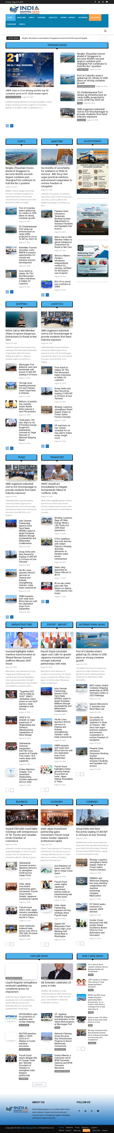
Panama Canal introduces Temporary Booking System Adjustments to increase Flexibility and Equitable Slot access (63, 220)
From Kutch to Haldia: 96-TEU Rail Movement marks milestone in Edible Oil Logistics (27, 277)
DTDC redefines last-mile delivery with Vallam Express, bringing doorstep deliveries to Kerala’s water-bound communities (62, 549)
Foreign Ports (83, 69)
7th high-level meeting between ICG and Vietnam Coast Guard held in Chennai (27, 388)
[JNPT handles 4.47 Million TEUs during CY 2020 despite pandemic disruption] (81, 982)
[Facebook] (95, 2)
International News (92, 624)
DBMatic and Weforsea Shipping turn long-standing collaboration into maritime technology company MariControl (99, 887)
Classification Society (13, 978)
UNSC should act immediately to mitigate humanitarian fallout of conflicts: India (54, 488)
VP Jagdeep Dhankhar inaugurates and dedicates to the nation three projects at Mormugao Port (64, 1019)
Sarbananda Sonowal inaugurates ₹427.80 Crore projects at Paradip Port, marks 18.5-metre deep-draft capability (28, 752)
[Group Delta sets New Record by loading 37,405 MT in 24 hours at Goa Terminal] (46, 391)
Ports (80, 103)
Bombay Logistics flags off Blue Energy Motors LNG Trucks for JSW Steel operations (63, 524)
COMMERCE (23, 1079)
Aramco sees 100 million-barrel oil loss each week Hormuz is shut (98, 1020)
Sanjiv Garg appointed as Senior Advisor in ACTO (62, 571)
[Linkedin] (99, 2)
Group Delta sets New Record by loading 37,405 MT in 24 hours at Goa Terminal (63, 393)
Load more (38, 1085)
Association (24, 1025)
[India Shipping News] (24, 10)
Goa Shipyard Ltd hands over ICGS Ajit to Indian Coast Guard (63, 870)
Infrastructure (22, 624)
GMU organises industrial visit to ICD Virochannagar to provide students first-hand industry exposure (92, 113)
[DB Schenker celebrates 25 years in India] (57, 971)
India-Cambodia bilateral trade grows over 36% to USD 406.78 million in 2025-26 (28, 931)
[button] (105, 31)
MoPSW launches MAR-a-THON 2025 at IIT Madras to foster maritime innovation (27, 1039)
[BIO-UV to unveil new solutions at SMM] (46, 284)
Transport (57, 457)
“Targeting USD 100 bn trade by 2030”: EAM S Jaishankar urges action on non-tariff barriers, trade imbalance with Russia (28, 700)
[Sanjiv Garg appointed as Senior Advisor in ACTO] (46, 570)
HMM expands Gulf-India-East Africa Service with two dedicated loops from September (28, 602)
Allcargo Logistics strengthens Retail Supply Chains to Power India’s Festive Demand (63, 412)
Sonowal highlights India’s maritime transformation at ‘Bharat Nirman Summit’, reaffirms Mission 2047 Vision (20, 657)
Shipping (21, 304)
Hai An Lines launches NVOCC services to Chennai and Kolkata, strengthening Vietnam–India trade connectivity (27, 579)
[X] (103, 2)
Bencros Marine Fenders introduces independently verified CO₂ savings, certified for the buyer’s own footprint (62, 264)
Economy (57, 802)
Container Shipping (13, 97)
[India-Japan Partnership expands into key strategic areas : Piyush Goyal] (46, 908)
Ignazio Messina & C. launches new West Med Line (99, 706)
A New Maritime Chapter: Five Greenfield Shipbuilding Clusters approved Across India (28, 775)
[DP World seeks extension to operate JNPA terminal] (81, 907)
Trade (21, 457)
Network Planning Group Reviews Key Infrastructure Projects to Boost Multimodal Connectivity (63, 1039)
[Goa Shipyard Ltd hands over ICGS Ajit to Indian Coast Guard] (46, 869)
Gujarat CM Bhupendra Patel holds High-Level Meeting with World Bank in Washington (62, 930)
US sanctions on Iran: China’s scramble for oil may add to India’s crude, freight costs (63, 431)
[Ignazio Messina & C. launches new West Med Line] (81, 707)
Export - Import (57, 624)
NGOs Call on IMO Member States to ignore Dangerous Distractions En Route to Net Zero (63, 242)
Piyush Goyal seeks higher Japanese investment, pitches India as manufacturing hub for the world (63, 889)
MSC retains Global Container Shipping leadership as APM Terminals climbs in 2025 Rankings (99, 690)
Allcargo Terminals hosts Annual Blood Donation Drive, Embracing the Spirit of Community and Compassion (98, 1035)
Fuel (90, 1025)
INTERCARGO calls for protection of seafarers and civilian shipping (28, 1018)
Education (81, 120)
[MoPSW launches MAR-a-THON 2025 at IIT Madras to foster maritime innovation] (11, 1036)
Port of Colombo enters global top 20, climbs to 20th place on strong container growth (56, 38)
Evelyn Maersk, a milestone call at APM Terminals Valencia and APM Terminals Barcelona (63, 1061)
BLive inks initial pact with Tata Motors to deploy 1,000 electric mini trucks (63, 588)
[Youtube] (106, 2)
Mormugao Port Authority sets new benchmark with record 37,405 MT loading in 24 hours (28, 369)
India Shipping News (29, 1128)
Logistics (57, 304)
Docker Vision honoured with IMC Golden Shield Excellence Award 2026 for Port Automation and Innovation (99, 928)
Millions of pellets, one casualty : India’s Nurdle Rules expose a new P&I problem (28, 406)
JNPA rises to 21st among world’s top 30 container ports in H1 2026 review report (27, 92)
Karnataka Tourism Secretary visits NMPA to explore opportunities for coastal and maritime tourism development (28, 255)
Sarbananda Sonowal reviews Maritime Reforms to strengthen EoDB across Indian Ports (28, 869)
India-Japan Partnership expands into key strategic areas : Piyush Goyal (62, 910)
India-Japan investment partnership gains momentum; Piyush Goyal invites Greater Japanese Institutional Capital (28, 891)
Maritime (57, 141)
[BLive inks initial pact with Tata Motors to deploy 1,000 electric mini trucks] (46, 586)
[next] (106, 38)
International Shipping (86, 86)
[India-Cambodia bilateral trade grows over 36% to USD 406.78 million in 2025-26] (11, 929)
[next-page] (11, 126)
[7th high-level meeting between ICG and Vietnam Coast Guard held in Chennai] (11, 386)
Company (92, 802)
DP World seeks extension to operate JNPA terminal (98, 908)
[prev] (101, 38)
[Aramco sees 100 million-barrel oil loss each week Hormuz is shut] (81, 1019)
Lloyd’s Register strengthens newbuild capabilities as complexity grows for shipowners (21, 987)
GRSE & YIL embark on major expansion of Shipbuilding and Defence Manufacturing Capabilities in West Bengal (27, 726)
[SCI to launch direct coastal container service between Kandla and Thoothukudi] (81, 966)
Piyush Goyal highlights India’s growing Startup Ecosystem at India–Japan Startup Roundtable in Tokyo (63, 774)
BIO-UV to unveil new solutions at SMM (62, 284)
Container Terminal (62, 1071)
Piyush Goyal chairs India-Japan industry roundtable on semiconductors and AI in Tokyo (28, 912)
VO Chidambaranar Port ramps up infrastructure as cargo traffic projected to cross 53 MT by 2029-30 (91, 96)
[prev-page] (7, 126)
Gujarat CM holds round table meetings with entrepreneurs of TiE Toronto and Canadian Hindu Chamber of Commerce (22, 834)
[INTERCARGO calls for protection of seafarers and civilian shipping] (11, 1017)
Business (22, 802)
